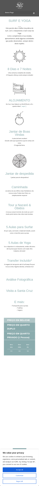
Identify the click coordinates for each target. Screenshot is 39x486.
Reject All (19, 481)
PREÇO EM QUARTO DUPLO (18, 327)
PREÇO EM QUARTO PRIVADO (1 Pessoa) (18, 335)
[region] (19, 467)
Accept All (19, 470)
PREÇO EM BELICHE (18, 320)
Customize (19, 475)
